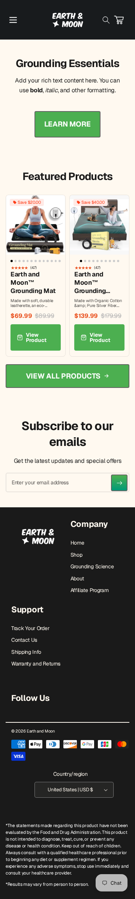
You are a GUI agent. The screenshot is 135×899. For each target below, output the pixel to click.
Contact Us (24, 639)
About (77, 578)
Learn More (67, 124)
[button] (13, 20)
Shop (76, 554)
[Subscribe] (119, 483)
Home (77, 542)
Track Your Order (30, 628)
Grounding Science (92, 566)
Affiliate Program (89, 590)
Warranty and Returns (35, 663)
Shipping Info (26, 652)
